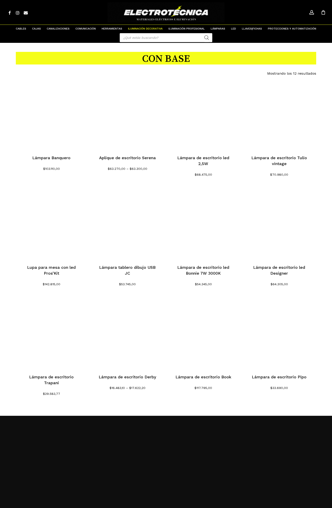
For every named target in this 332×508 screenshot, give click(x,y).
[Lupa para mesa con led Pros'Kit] (51, 223)
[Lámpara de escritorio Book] (203, 332)
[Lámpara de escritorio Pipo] (279, 332)
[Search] (206, 37)
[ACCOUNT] (311, 12)
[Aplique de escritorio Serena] (127, 113)
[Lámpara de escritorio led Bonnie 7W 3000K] (203, 223)
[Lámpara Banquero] (51, 113)
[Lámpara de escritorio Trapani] (51, 332)
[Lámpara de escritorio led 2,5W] (203, 113)
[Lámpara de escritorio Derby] (127, 332)
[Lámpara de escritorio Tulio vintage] (279, 113)
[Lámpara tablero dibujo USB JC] (127, 223)
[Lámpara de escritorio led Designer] (279, 223)
